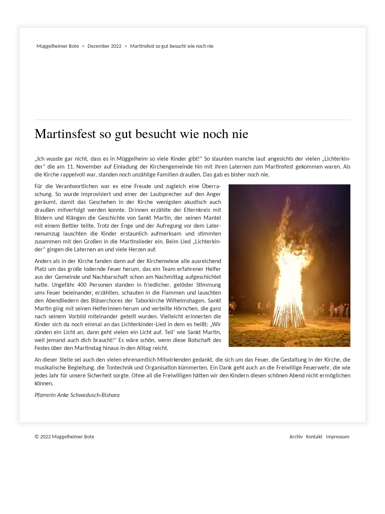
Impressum (337, 437)
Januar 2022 (21, 13)
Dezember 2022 (23, 13)
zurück (44, 86)
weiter (340, 86)
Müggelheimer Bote (362, 1)
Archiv (296, 437)
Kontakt (314, 437)
